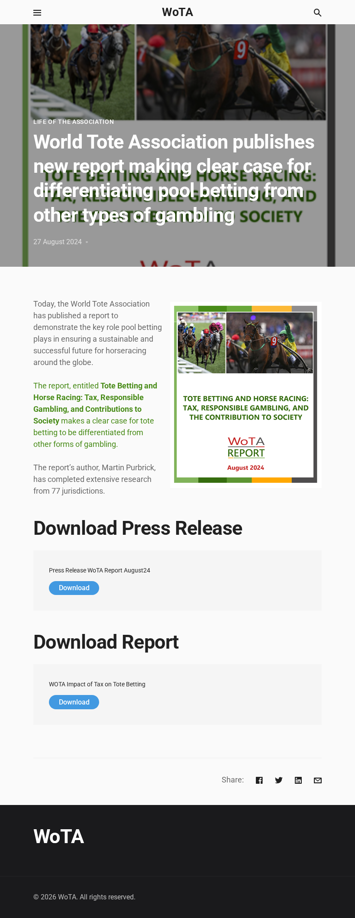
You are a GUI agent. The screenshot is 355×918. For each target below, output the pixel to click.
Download (74, 588)
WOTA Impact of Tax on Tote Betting (97, 684)
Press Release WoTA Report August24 (99, 570)
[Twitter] (279, 779)
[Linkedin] (298, 779)
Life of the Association (73, 121)
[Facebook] (259, 779)
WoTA (177, 12)
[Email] (318, 779)
